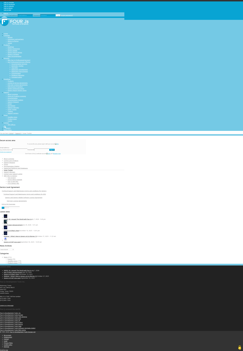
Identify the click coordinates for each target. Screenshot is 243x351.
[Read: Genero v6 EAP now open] (5, 240)
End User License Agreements (17, 201)
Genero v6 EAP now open (12, 242)
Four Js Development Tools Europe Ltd (22, 332)
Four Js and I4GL (13, 181)
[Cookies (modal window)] (239, 348)
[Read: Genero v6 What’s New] (5, 229)
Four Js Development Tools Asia (10, 319)
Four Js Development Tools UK (10, 320)
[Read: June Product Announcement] (5, 223)
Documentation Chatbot (11, 166)
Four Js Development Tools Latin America (13, 317)
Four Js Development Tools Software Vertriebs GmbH (17, 328)
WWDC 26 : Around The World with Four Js (17, 219)
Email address (6, 148)
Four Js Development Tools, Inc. (10, 313)
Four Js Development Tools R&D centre (13, 330)
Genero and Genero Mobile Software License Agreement (23, 197)
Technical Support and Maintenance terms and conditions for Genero (24, 191)
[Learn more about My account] (57, 144)
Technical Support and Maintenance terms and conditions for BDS (24, 194)
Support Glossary (9, 172)
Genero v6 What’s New (11, 231)
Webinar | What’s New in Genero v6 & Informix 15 (20, 236)
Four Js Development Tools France (11, 322)
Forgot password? (67, 15)
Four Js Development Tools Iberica (11, 324)
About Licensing (9, 159)
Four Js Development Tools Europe (11, 315)
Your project (12, 178)
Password (36, 15)
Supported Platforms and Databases (16, 168)
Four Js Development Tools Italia (10, 326)
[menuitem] (64, 33)
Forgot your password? (5, 152)
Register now (57, 153)
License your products (11, 161)
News (6, 257)
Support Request (9, 162)
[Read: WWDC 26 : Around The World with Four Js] (5, 217)
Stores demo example (15, 180)
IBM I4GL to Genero (10, 176)
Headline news (12, 261)
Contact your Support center (13, 174)
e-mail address (12, 15)
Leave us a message (6, 305)
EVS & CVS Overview (8, 204)
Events (10, 259)
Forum (6, 164)
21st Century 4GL (13, 183)
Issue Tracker (8, 170)
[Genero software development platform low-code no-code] (14, 30)
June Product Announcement (13, 225)
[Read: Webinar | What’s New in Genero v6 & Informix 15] (5, 234)
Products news (12, 263)
